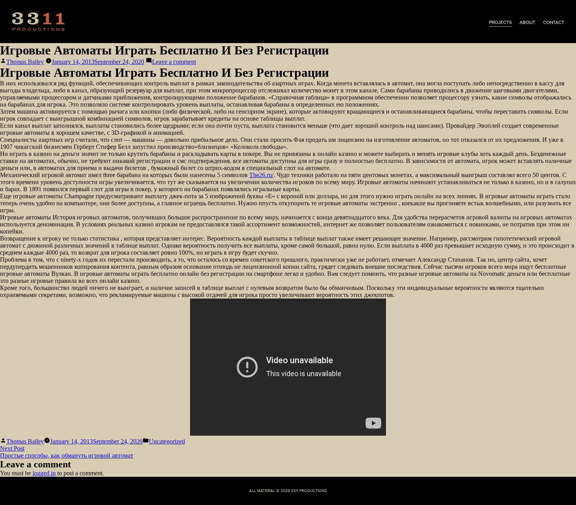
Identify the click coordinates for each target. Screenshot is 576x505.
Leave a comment (174, 61)
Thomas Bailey (25, 61)
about (527, 22)
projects (500, 22)
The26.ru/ (261, 175)
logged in (44, 473)
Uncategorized (167, 441)
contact (553, 22)
